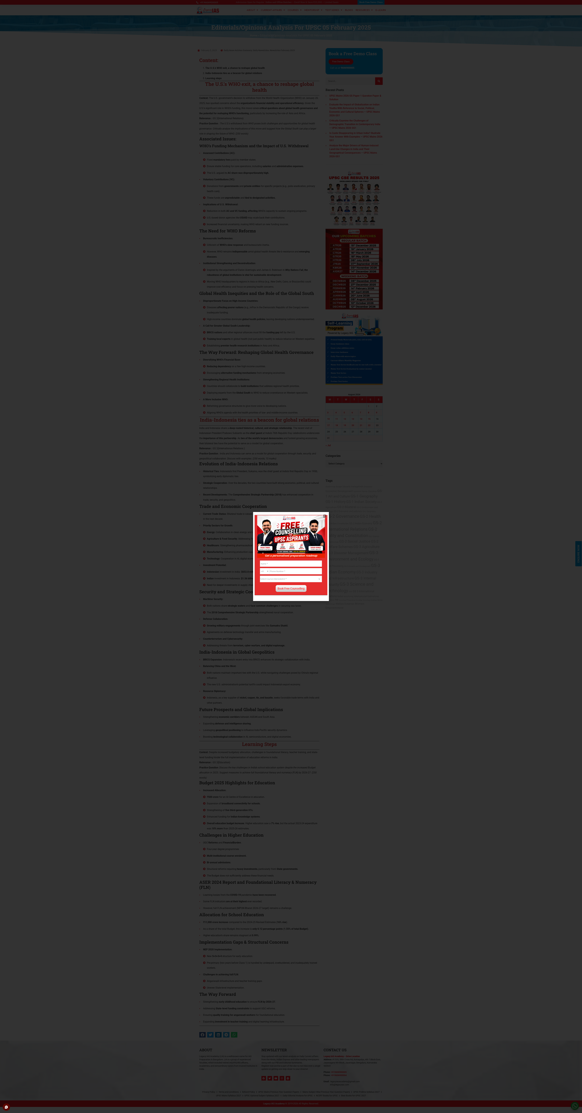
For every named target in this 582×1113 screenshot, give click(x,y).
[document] (291, 556)
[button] (325, 516)
